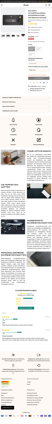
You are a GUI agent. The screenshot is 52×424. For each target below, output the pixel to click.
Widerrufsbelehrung (6, 400)
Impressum (4, 393)
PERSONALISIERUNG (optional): (35, 59)
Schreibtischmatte (32, 395)
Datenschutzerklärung (7, 398)
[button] (49, 5)
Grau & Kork (38, 48)
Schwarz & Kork (31, 48)
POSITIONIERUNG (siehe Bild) (38, 66)
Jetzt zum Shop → (43, 1)
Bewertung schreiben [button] (26, 308)
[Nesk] (26, 5)
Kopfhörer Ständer (32, 404)
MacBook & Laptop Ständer (35, 398)
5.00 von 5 (29, 293)
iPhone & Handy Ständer (34, 400)
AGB (2, 395)
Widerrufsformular (7, 407)
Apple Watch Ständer (33, 402)
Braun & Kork (31, 54)
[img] (5, 317)
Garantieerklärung (6, 402)
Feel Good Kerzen (32, 393)
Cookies (3, 404)
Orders (29, 382)
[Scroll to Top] (49, 416)
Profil (28, 384)
